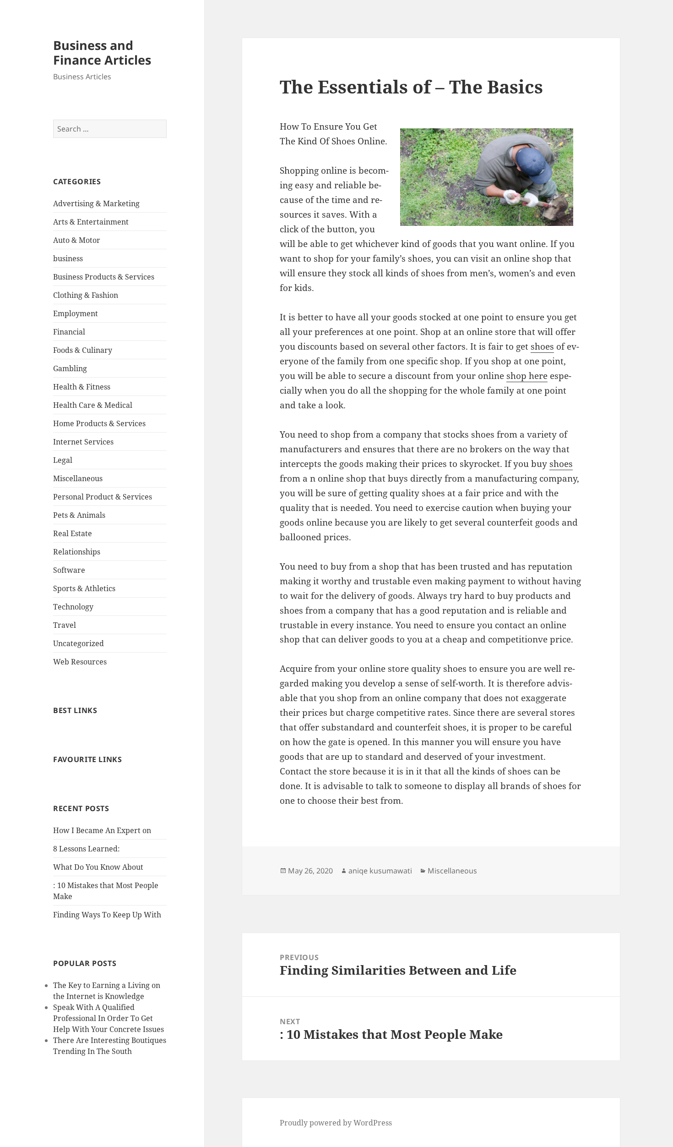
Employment (75, 313)
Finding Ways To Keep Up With (107, 915)
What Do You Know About (98, 867)
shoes (542, 346)
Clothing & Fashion (85, 295)
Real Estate (72, 533)
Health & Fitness (81, 387)
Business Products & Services (103, 277)
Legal (62, 460)
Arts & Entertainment (91, 222)
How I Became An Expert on (102, 830)
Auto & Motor (76, 240)
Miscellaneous (78, 478)
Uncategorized (78, 643)
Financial (69, 332)
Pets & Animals (79, 515)
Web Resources (80, 662)
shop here (527, 376)
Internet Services (83, 442)
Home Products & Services (99, 423)
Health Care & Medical (92, 405)
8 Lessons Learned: (86, 849)
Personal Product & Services (102, 497)
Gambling (70, 368)
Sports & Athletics (84, 588)
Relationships (76, 552)
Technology (73, 607)
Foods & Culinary (82, 350)
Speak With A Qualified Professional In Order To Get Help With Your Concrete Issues (108, 1018)
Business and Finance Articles (102, 52)
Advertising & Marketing (96, 203)
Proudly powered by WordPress (336, 1123)
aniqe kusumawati (380, 871)
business (68, 258)
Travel (64, 625)
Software (69, 570)
